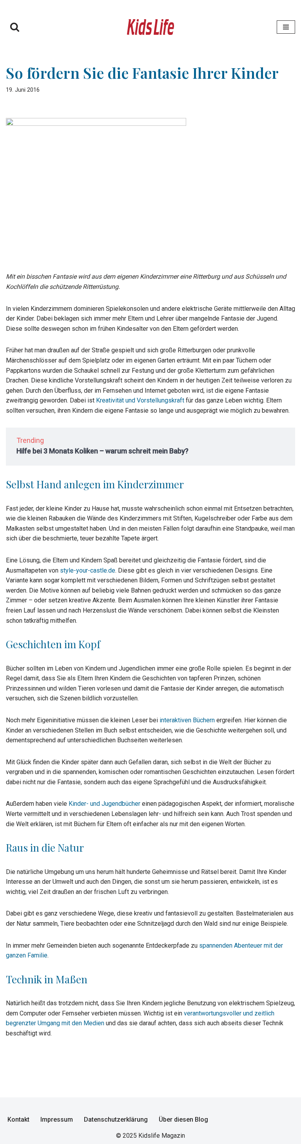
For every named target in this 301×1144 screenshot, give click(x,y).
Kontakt (18, 1119)
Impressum (56, 1119)
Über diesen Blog (183, 1119)
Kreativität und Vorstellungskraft (140, 400)
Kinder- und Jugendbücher (104, 803)
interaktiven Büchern (187, 720)
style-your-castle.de (87, 570)
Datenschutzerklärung (116, 1119)
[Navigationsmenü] (286, 27)
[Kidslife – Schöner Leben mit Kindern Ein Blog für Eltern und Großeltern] (150, 27)
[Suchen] (15, 27)
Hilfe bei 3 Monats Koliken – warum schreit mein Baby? (102, 451)
